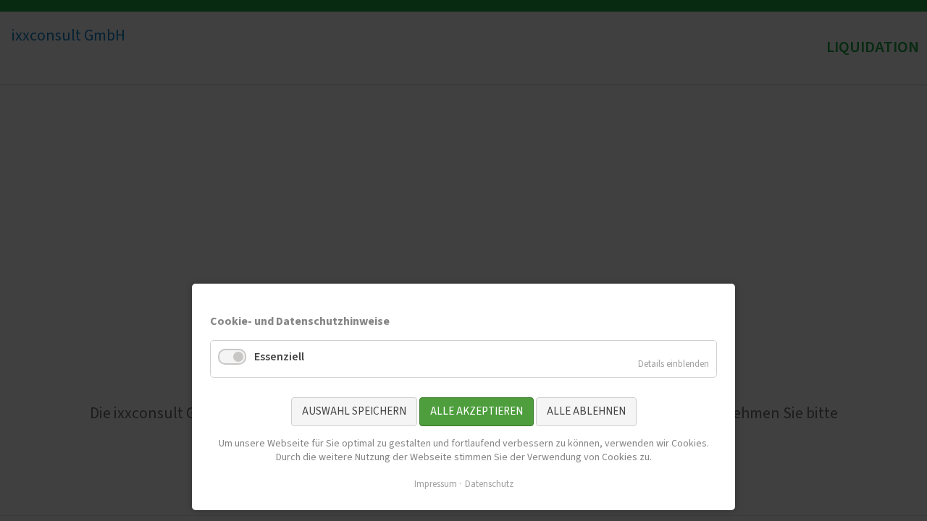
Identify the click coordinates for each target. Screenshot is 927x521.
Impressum (435, 484)
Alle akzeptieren (476, 411)
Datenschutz (489, 484)
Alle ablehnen (586, 411)
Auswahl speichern (354, 411)
